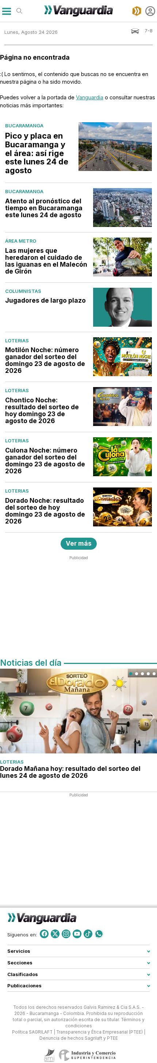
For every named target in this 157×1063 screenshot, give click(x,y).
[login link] (150, 11)
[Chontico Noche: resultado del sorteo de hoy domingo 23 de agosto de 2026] (122, 406)
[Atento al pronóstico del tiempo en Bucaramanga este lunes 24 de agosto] (122, 207)
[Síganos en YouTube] (77, 933)
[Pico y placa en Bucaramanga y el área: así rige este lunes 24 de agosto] (115, 146)
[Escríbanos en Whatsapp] (99, 933)
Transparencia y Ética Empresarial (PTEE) (99, 1031)
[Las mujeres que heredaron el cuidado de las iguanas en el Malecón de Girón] (122, 257)
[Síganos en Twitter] (55, 933)
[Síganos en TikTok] (88, 933)
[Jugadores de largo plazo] (122, 307)
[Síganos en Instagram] (66, 933)
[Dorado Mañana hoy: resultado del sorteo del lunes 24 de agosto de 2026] (78, 711)
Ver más (79, 543)
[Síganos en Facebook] (44, 933)
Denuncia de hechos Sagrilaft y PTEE (78, 1037)
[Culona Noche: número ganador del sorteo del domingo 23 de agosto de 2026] (122, 456)
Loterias (17, 340)
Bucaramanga (24, 125)
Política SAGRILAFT (32, 1031)
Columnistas (23, 291)
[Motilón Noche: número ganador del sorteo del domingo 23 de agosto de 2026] (122, 356)
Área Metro (20, 241)
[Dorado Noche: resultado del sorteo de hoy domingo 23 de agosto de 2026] (122, 506)
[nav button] (6, 11)
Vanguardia (89, 97)
